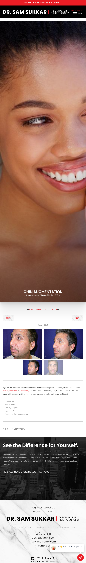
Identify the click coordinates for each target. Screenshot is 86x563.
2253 (73, 527)
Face (48, 527)
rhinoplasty (25, 391)
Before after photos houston (31, 527)
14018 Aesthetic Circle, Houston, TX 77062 (26, 471)
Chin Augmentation (21, 414)
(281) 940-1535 (43, 534)
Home (14, 527)
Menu (80, 13)
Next (77, 318)
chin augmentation (10, 391)
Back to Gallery (35, 309)
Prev (8, 318)
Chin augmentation (61, 527)
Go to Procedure (50, 309)
